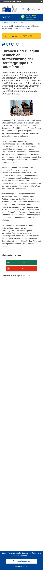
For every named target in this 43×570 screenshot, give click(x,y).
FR (18, 44)
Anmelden (23, 9)
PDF (23, 269)
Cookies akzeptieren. (21, 561)
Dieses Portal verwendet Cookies (15, 553)
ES (13, 44)
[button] (28, 9)
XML (23, 262)
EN (8, 44)
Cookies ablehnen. (21, 566)
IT (22, 44)
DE (3, 44)
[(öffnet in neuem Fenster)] (9, 8)
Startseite (5, 23)
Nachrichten (18, 23)
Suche (33, 9)
